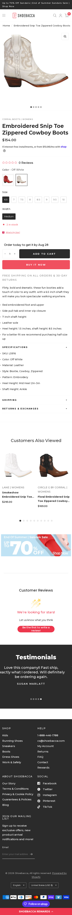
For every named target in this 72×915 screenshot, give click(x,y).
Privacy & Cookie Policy (17, 794)
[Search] (55, 15)
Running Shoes (12, 740)
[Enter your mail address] (31, 854)
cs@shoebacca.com (51, 740)
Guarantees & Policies (16, 799)
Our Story (8, 783)
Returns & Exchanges (20, 408)
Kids (5, 735)
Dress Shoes (10, 756)
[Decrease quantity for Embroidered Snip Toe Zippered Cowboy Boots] (5, 253)
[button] (36, 911)
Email (5, 847)
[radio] (8, 180)
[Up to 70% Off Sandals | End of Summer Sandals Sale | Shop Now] (36, 4)
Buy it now (36, 264)
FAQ (40, 756)
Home (6, 25)
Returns (42, 751)
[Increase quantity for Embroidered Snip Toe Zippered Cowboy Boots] (14, 253)
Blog (5, 805)
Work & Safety (11, 762)
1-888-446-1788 (47, 735)
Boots (6, 751)
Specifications (15, 347)
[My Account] (60, 15)
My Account (45, 746)
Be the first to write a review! (36, 629)
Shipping (9, 400)
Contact (42, 762)
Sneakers (8, 746)
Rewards (43, 767)
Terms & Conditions (15, 788)
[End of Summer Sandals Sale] (36, 545)
